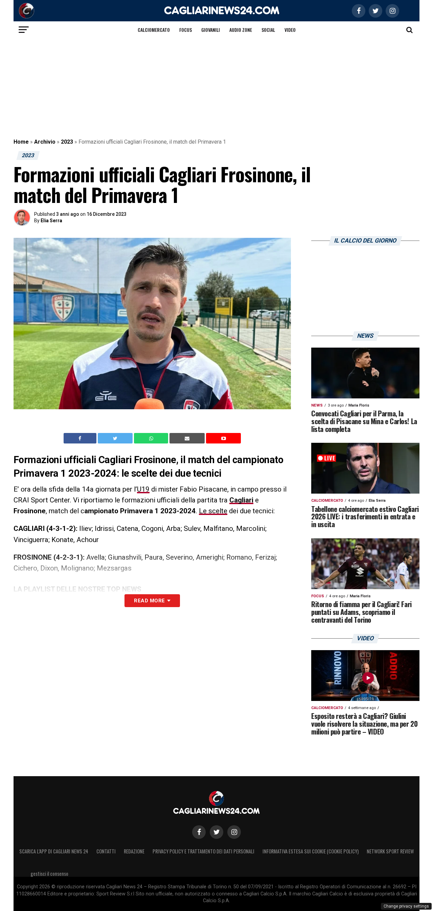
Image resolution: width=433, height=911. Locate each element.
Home (21, 142)
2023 (67, 142)
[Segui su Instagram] (234, 832)
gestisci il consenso (49, 873)
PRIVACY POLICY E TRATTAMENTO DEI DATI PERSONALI (203, 851)
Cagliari (241, 500)
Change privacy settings (406, 906)
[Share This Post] (152, 438)
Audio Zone (240, 29)
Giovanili (210, 29)
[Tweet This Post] (116, 438)
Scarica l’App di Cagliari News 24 (53, 851)
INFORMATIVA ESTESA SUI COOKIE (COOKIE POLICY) (311, 851)
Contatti (106, 851)
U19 (143, 489)
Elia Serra (51, 220)
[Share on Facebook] (81, 438)
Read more (149, 601)
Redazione (134, 851)
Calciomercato (154, 29)
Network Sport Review (390, 851)
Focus (185, 29)
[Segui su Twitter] (216, 832)
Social (268, 29)
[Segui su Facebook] (199, 832)
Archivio (44, 142)
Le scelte (213, 511)
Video (290, 29)
